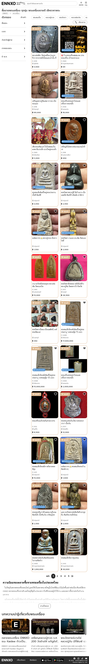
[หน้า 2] (72, 576)
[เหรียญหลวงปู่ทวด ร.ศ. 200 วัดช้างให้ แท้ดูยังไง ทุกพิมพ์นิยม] (45, 626)
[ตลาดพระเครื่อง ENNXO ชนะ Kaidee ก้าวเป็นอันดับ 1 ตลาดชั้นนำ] (16, 626)
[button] (74, 658)
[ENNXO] (9, 3)
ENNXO (5, 13)
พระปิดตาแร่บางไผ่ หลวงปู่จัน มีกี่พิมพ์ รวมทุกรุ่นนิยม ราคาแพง (74, 641)
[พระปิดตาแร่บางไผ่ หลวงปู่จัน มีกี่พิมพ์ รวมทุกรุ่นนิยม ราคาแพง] (75, 626)
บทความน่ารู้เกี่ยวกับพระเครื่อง (23, 614)
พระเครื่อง (16, 13)
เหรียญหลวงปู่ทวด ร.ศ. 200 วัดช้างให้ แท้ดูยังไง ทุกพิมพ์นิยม (45, 641)
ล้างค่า (23, 17)
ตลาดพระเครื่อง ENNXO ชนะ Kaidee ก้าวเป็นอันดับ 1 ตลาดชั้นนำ (15, 641)
